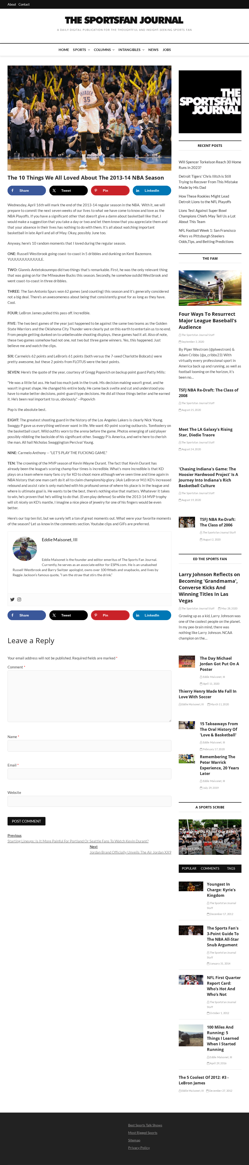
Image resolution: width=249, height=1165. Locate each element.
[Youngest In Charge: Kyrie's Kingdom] (191, 884)
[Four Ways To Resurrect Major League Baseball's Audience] (210, 288)
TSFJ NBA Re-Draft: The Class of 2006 (218, 522)
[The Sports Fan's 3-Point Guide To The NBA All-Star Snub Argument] (191, 928)
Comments (210, 868)
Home (64, 50)
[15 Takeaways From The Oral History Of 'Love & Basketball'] (187, 725)
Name (13, 736)
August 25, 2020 (191, 409)
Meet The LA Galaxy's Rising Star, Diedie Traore (205, 432)
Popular (189, 868)
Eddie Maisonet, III (213, 676)
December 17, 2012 (221, 913)
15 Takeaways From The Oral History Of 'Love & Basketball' (219, 729)
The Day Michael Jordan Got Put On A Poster (219, 664)
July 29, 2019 (210, 787)
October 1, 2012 (219, 1013)
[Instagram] (19, 599)
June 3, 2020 (192, 848)
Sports (79, 50)
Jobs (167, 50)
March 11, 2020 (219, 704)
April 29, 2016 (217, 1063)
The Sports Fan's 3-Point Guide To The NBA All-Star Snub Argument (223, 936)
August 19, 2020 (191, 499)
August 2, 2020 (211, 539)
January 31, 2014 (219, 963)
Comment (16, 667)
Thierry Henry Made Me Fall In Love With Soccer (208, 694)
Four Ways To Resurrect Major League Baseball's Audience (208, 320)
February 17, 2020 (213, 749)
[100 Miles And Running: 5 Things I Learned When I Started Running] (191, 1027)
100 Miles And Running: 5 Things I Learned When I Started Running (223, 1038)
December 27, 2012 (220, 1090)
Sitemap (134, 1140)
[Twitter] (12, 599)
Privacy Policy (139, 1148)
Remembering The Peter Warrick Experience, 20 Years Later (219, 765)
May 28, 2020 (229, 608)
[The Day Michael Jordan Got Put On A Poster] (187, 662)
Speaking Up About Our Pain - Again (209, 834)
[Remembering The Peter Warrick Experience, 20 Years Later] (187, 758)
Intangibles (129, 50)
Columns (102, 50)
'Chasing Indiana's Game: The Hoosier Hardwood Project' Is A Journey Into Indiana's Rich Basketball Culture (208, 477)
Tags (231, 868)
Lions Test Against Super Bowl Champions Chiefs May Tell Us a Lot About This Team (207, 216)
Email (13, 765)
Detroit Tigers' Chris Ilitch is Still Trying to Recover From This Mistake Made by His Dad (208, 182)
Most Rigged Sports (142, 1133)
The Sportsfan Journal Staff (198, 334)
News (153, 50)
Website (14, 792)
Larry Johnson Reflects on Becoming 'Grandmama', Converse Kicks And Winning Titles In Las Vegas (209, 587)
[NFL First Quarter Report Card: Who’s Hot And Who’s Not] (191, 977)
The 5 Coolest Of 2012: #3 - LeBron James (204, 1080)
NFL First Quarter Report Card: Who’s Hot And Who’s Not (224, 986)
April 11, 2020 (210, 683)
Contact (24, 4)
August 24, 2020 (191, 449)
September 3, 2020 (192, 341)
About (12, 4)
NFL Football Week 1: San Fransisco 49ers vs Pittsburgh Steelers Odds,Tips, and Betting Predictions (207, 236)
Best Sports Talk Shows (145, 1125)
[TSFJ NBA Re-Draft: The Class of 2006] (187, 522)
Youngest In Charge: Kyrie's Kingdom (221, 890)
